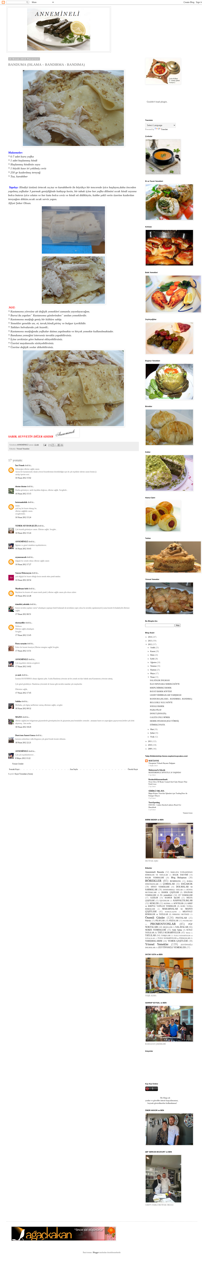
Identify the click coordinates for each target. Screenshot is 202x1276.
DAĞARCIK (187, 884)
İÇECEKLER (164, 901)
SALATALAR (181, 927)
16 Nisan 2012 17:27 (23, 564)
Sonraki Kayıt (14, 769)
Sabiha (18, 701)
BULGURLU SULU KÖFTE (161, 702)
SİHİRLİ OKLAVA (156, 791)
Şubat (152, 733)
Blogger (96, 1252)
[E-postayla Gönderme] (45, 445)
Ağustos (153, 662)
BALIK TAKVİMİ (180, 875)
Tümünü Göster (188, 813)
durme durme (21, 486)
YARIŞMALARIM (153, 941)
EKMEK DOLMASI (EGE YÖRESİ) (164, 721)
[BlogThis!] (52, 445)
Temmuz (153, 666)
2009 (150, 749)
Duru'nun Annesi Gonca (25, 735)
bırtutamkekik (21, 502)
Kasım (153, 651)
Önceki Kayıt (133, 769)
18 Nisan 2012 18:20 (23, 727)
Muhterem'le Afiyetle (157, 770)
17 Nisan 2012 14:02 (23, 666)
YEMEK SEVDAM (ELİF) (26, 526)
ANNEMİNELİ (21, 541)
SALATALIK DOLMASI (160, 680)
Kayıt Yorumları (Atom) (24, 774)
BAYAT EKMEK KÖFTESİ (161, 691)
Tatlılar (188, 933)
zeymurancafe (21, 557)
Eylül (152, 659)
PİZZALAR (173, 921)
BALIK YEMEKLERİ (154, 878)
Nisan (152, 677)
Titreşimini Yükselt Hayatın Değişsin (162, 763)
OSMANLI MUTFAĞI (180, 914)
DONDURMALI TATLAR (172, 890)
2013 (150, 641)
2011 (150, 741)
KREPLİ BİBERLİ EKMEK (161, 688)
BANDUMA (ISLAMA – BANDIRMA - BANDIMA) (171, 699)
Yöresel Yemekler (23, 449)
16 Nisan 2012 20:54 (23, 580)
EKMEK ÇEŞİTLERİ (170, 892)
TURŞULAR (165, 935)
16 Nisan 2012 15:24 (23, 517)
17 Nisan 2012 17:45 (23, 693)
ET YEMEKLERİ (185, 895)
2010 (150, 745)
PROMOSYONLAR (163, 924)
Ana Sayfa (74, 769)
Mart (152, 729)
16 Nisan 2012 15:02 (23, 478)
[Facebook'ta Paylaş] (58, 445)
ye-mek (18, 675)
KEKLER (154, 903)
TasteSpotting (154, 802)
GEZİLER (154, 898)
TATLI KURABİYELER (169, 932)
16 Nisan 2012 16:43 (23, 549)
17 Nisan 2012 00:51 (23, 614)
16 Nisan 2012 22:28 (23, 596)
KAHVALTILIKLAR (183, 900)
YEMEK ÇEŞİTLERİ (178, 941)
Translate (164, 129)
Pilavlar (148, 921)
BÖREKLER (153, 880)
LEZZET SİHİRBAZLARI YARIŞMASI (165, 695)
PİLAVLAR (160, 921)
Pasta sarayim (21, 644)
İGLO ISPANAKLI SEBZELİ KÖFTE (165, 684)
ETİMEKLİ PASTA (157, 725)
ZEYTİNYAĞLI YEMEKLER (172, 947)
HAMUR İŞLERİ (172, 898)
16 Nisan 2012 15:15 (23, 494)
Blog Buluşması (179, 877)
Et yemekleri (166, 895)
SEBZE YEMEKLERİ (155, 930)
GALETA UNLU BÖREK (160, 717)
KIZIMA (167, 903)
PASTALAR (181, 918)
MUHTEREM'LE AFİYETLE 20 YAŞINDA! (165, 772)
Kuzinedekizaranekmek (158, 779)
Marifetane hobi (21, 589)
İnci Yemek (19, 465)
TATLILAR (150, 935)
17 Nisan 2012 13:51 (23, 651)
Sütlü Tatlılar (177, 930)
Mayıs (152, 673)
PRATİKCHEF (188, 921)
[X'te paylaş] (55, 445)
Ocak (152, 737)
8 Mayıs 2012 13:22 (22, 758)
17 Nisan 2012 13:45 (23, 635)
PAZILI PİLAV (156, 710)
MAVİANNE (154, 761)
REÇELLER (167, 927)
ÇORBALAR (169, 884)
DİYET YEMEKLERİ (160, 887)
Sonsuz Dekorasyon (23, 573)
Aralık (152, 647)
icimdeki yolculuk (22, 604)
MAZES (18, 717)
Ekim (152, 655)
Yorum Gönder (18, 764)
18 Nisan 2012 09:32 (23, 708)
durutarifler (20, 623)
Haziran (153, 670)
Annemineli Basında (154, 872)
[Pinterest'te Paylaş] (61, 445)
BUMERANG (175, 881)
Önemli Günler (155, 917)
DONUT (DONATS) (158, 713)
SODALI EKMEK (157, 706)
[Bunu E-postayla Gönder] (49, 445)
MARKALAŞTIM (171, 912)
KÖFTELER (178, 903)
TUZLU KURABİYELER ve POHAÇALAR (174, 938)
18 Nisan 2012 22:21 (23, 743)
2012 (150, 644)
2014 (150, 637)
